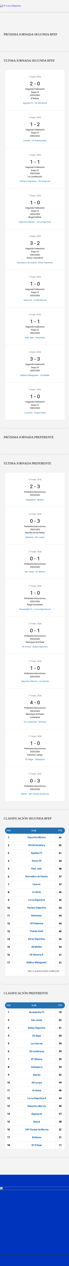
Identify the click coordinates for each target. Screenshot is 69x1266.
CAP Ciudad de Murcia (36, 1129)
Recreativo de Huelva (36, 876)
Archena (36, 1090)
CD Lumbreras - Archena (35, 722)
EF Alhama (36, 1059)
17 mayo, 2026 (35, 552)
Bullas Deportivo (36, 1028)
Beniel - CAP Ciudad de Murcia (35, 794)
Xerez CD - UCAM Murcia (35, 300)
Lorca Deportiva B (36, 1098)
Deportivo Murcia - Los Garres (35, 681)
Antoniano (36, 915)
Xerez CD (36, 861)
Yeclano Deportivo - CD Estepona (35, 181)
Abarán (36, 1075)
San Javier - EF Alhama (35, 572)
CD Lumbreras (36, 1051)
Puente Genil (36, 931)
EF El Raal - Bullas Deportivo (35, 647)
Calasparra (37, 1067)
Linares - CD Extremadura (35, 140)
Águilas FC (36, 853)
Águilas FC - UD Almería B (35, 103)
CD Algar (36, 1035)
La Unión (36, 892)
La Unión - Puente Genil (35, 413)
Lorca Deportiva (36, 900)
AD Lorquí (37, 1082)
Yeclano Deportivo (36, 907)
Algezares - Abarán (35, 500)
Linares (36, 884)
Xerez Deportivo (36, 939)
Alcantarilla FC (36, 1012)
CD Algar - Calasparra (35, 759)
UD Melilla (36, 947)
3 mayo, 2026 (35, 77)
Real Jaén (36, 868)
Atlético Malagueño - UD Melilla (34, 375)
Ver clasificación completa (44, 971)
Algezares (36, 1114)
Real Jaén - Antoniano (35, 337)
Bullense (36, 1137)
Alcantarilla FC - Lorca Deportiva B (35, 609)
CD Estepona (36, 923)
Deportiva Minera (37, 837)
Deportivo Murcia (37, 1106)
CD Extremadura (36, 845)
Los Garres (37, 1043)
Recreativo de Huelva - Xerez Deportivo (35, 262)
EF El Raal (37, 1145)
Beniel (36, 1121)
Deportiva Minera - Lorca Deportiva (35, 222)
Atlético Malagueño (36, 962)
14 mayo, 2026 (35, 479)
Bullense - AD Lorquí (35, 537)
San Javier (36, 1020)
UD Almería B (36, 954)
